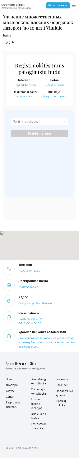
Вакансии (62, 385)
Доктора (12, 385)
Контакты (62, 379)
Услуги (10, 390)
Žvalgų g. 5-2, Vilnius (54, 96)
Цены (9, 396)
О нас (9, 379)
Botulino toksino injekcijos (36, 404)
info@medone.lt (25, 96)
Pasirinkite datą (39, 133)
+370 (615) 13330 (54, 84)
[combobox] (13, 121)
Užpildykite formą (25, 85)
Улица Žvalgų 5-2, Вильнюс (35, 303)
